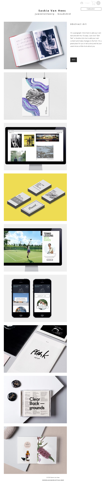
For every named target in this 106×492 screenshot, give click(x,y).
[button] (96, 3)
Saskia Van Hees (52, 10)
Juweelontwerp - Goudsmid (53, 13)
